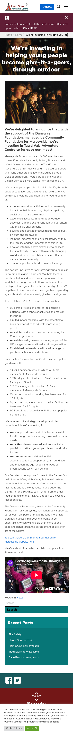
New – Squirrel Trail (20, 640)
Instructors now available (24, 652)
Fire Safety (15, 634)
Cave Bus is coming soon (24, 657)
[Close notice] (66, 18)
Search (12, 610)
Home (8, 35)
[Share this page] (66, 35)
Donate (47, 7)
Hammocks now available (24, 646)
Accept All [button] (32, 728)
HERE (33, 28)
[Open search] (59, 7)
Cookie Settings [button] (14, 728)
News (18, 35)
